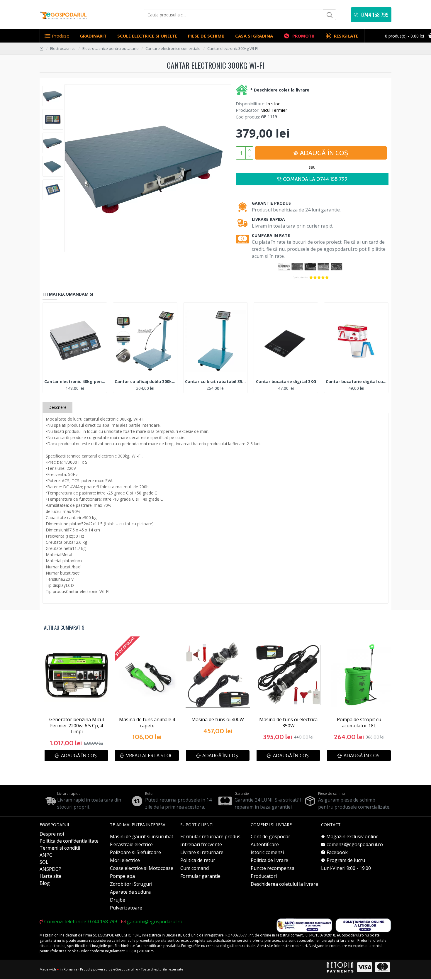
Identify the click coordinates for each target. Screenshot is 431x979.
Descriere (57, 407)
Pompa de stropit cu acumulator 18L (359, 723)
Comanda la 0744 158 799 (315, 179)
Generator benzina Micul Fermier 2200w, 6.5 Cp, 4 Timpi (76, 726)
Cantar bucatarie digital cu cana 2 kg (356, 381)
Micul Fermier (273, 110)
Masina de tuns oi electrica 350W (288, 723)
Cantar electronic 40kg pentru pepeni (74, 381)
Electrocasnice (63, 48)
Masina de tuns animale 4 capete (147, 723)
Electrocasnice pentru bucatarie (110, 48)
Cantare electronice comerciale (173, 48)
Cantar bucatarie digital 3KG (286, 381)
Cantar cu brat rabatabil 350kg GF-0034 (215, 381)
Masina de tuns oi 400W (217, 720)
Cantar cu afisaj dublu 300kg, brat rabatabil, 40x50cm (145, 381)
